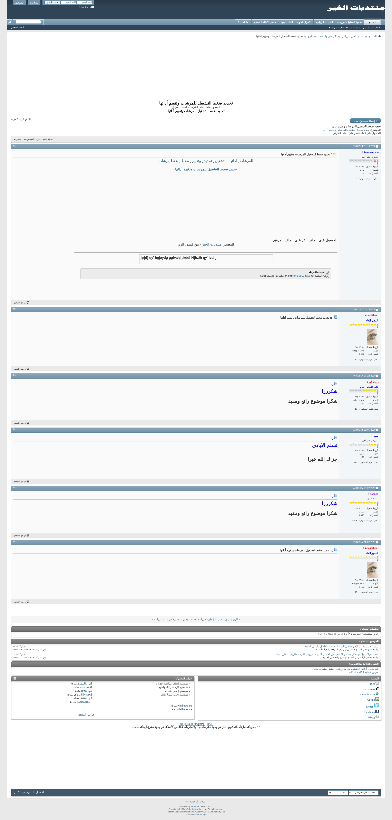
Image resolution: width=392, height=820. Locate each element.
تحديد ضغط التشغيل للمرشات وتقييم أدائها (346, 130)
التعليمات (376, 27)
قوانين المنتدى (86, 714)
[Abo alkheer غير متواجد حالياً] (373, 337)
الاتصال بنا (38, 792)
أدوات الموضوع (33, 139)
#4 (14, 429)
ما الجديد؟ (243, 22)
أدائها (233, 161)
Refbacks (183, 709)
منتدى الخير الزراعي (352, 36)
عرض (18, 139)
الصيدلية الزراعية (324, 22)
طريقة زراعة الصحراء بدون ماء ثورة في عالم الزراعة (183, 619)
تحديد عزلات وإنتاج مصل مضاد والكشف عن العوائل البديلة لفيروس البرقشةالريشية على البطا (327, 654)
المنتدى (372, 22)
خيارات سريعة (337, 27)
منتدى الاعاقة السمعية (265, 22)
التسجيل (19, 2)
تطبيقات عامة (354, 27)
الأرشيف (26, 792)
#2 (14, 309)
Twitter (369, 707)
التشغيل (220, 161)
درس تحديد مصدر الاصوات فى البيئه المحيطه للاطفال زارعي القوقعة (341, 646)
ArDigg (371, 717)
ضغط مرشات (168, 161)
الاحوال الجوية (304, 22)
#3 (14, 375)
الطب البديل (286, 22)
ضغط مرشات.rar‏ (301, 275)
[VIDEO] (87, 694)
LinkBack (49, 139)
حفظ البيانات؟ (85, 7)
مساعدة (34, 2)
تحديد (208, 161)
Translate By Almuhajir (196, 814)
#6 (14, 542)
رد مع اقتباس (20, 303)
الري (310, 36)
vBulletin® (195, 807)
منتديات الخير (211, 244)
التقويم (366, 27)
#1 (14, 146)
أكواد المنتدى (84, 683)
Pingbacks (182, 705)
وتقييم (196, 161)
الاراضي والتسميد (327, 36)
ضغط (185, 161)
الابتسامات (86, 687)
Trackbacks (82, 702)
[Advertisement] (258, 67)
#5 (14, 488)
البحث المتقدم (17, 27)
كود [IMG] (86, 691)
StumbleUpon (367, 694)
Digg (372, 684)
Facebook (369, 712)
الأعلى (16, 792)
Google (371, 700)
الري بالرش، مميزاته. (226, 619)
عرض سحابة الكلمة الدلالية (364, 672)
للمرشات (246, 161)
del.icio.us (369, 689)
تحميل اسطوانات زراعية (349, 22)
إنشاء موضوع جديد (365, 120)
